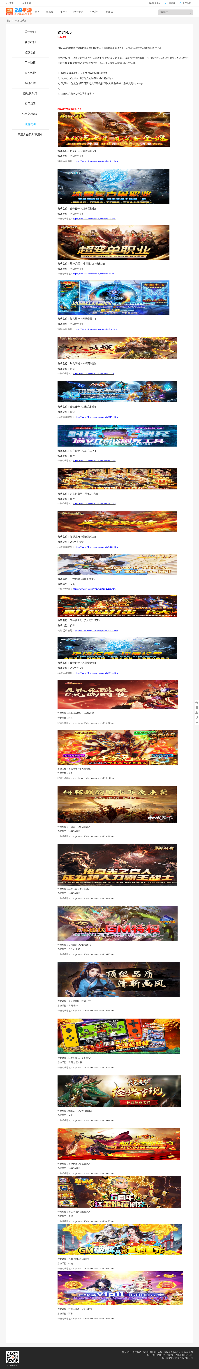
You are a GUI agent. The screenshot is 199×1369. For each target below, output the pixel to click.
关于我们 (30, 31)
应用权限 (30, 103)
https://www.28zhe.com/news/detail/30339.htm (93, 1268)
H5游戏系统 (20, 20)
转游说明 (30, 124)
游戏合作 (30, 52)
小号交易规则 (30, 114)
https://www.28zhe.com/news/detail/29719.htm (93, 1067)
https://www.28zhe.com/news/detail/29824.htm (93, 1120)
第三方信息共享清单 (30, 134)
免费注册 (185, 3)
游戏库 (49, 11)
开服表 (109, 11)
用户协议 (30, 62)
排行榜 (63, 11)
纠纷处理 (30, 83)
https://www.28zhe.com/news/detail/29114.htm (93, 778)
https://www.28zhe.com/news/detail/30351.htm (93, 1319)
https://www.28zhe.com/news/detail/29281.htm (93, 836)
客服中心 (156, 3)
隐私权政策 (30, 93)
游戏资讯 (78, 11)
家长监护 (30, 72)
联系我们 (30, 42)
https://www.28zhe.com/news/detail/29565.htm (93, 954)
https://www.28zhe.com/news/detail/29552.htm (93, 1011)
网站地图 (188, 1352)
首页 (11, 3)
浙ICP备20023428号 (156, 1355)
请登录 (170, 3)
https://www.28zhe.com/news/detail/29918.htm (93, 1173)
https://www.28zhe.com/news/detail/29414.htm (93, 898)
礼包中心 (95, 11)
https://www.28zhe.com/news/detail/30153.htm (93, 1221)
